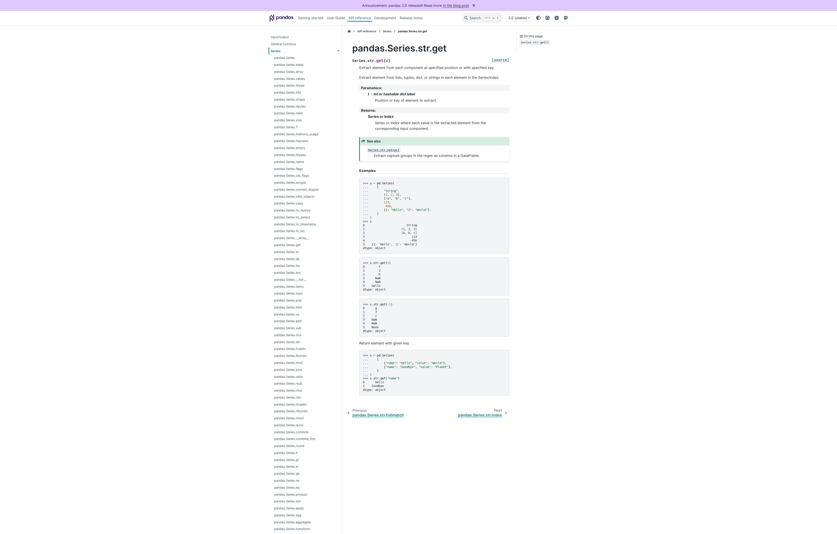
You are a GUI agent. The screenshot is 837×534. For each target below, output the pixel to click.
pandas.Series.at (286, 252)
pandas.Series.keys (288, 293)
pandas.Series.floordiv (290, 356)
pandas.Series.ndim (288, 113)
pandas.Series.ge (286, 474)
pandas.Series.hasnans (291, 141)
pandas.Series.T (286, 127)
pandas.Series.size (288, 120)
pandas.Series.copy (288, 203)
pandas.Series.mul (287, 335)
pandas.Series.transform (292, 529)
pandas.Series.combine (291, 432)
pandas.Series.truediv (290, 349)
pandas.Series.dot (287, 501)
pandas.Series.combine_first (295, 439)
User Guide (336, 18)
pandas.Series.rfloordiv (291, 411)
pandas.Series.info (287, 92)
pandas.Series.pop (288, 300)
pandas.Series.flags (288, 169)
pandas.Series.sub (287, 328)
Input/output (280, 37)
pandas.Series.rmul (288, 390)
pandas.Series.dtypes (290, 155)
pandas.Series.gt (286, 460)
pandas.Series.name (289, 162)
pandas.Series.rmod (289, 418)
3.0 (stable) (517, 18)
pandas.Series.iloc (287, 272)
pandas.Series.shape (289, 99)
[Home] (349, 31)
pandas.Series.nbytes (290, 106)
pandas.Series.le (286, 467)
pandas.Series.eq (286, 487)
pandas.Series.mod (288, 363)
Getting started (310, 18)
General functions (283, 44)
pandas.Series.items (289, 286)
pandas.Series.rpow (288, 425)
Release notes (411, 18)
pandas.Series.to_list (289, 231)
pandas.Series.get (287, 245)
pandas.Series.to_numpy (292, 210)
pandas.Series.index (289, 65)
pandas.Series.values (289, 78)
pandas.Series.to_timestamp (295, 224)
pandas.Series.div (287, 342)
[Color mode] (538, 18)
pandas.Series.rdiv (287, 397)
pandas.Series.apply (289, 508)
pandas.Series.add (287, 321)
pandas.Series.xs (286, 314)
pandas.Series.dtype (289, 85)
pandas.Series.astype (290, 182)
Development (385, 18)
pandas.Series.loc (287, 266)
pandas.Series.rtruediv (290, 404)
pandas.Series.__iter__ (290, 279)
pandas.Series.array (288, 72)
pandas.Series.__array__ (291, 238)
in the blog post (456, 5)
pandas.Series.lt (286, 453)
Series (276, 51)
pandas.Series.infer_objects (294, 196)
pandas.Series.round (289, 446)
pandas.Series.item (288, 307)
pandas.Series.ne (286, 480)
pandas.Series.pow (288, 369)
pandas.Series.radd (288, 376)
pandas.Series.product (290, 494)
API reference (360, 18)
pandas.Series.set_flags (291, 176)
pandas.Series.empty (289, 148)
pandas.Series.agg (287, 515)
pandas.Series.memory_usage (296, 134)
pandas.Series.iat (286, 259)
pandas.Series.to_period (292, 217)
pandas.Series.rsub (288, 383)
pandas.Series (284, 58)
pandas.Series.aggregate (292, 522)
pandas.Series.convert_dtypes (296, 189)
